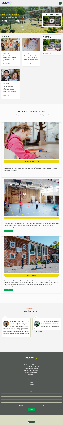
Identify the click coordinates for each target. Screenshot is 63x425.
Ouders (30, 397)
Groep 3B (26, 53)
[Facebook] (29, 422)
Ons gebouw (31, 384)
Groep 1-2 (6, 53)
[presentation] (10, 44)
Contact (31, 382)
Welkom (31, 391)
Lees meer (6, 63)
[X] (31, 422)
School (30, 395)
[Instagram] (34, 422)
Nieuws (30, 401)
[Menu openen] (60, 3)
